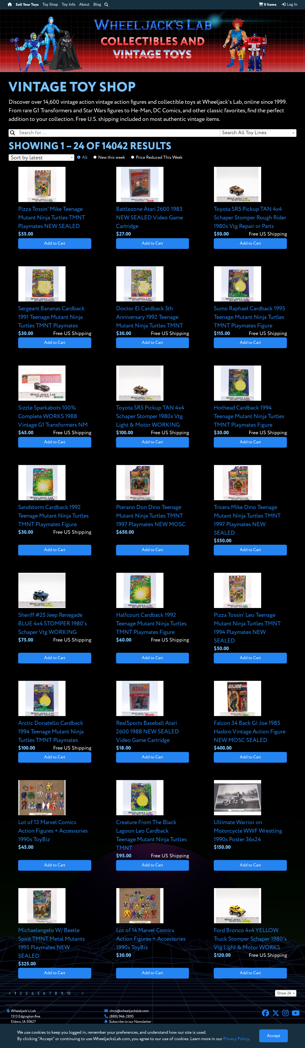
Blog (97, 5)
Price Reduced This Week (159, 157)
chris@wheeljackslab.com (129, 1011)
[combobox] (258, 133)
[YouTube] (296, 1013)
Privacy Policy (236, 1039)
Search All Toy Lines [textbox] (244, 132)
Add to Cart (54, 243)
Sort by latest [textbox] (27, 158)
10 (69, 994)
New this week (111, 157)
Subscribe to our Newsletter (130, 1021)
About (84, 5)
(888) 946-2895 (122, 1016)
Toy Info (68, 5)
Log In (291, 5)
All (84, 157)
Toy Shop (50, 5)
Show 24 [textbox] (284, 993)
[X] (275, 1013)
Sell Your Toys (27, 5)
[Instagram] (285, 1013)
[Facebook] (265, 1013)
